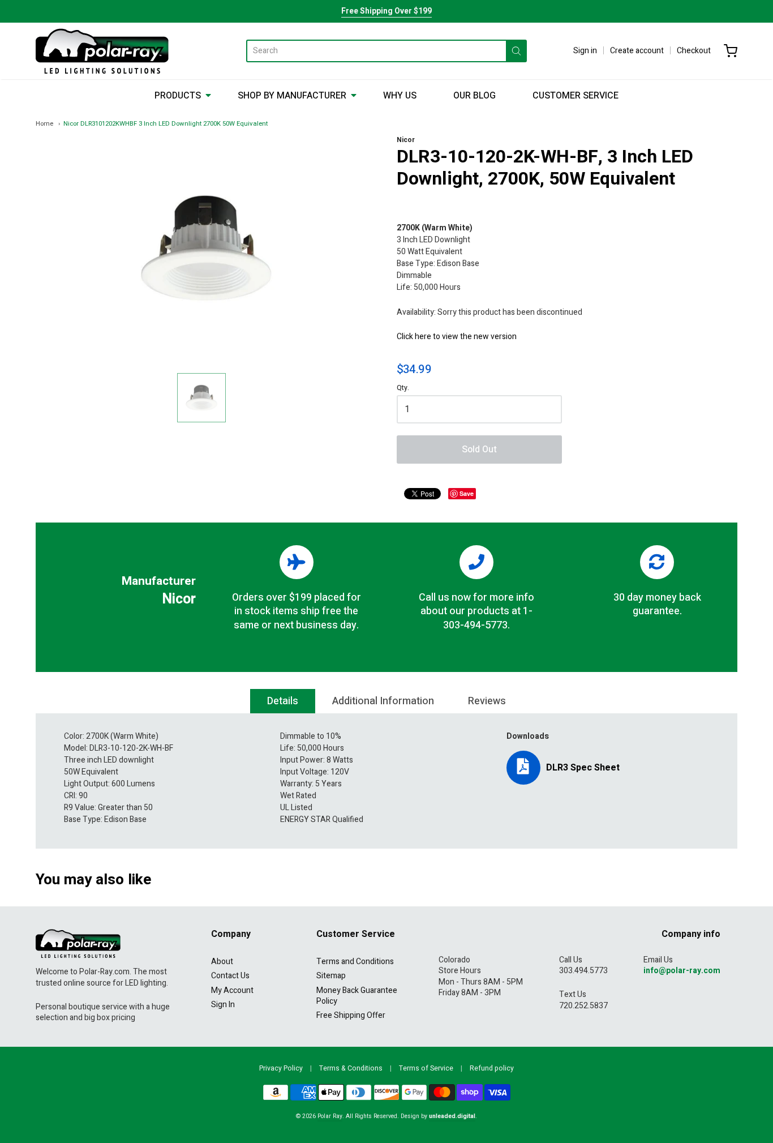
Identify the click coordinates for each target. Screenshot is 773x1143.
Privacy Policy (281, 1068)
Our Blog (474, 95)
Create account (637, 51)
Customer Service (575, 95)
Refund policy (492, 1068)
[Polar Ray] (102, 51)
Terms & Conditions (351, 1068)
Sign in (585, 51)
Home (44, 124)
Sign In (223, 1005)
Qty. (403, 388)
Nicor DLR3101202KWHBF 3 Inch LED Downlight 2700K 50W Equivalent (165, 124)
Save (466, 493)
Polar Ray (329, 1116)
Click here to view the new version (457, 337)
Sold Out (479, 449)
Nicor (406, 140)
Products (177, 95)
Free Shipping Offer (350, 1015)
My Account (232, 990)
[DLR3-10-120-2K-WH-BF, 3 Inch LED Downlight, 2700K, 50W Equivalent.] (201, 397)
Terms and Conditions (355, 962)
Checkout (694, 51)
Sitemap (331, 976)
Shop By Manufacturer (292, 95)
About (222, 962)
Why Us (399, 95)
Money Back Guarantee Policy (356, 995)
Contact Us (230, 976)
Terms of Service (426, 1068)
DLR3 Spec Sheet (583, 767)
